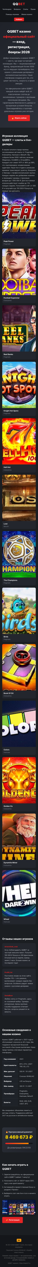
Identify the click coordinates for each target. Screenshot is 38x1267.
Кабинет (19, 19)
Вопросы (17, 9)
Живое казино (26, 14)
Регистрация (12, 1227)
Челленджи (6, 9)
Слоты (25, 9)
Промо (33, 9)
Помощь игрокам (12, 14)
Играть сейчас (19, 118)
